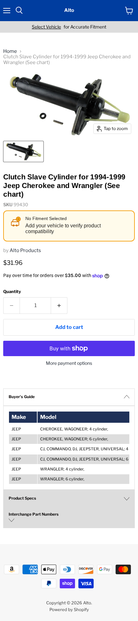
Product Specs (22, 498)
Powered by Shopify (69, 609)
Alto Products (25, 250)
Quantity (12, 291)
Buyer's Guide (22, 396)
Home (10, 51)
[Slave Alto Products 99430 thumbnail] (23, 151)
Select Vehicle (46, 26)
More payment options (69, 363)
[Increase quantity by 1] (59, 305)
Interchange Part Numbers (34, 514)
